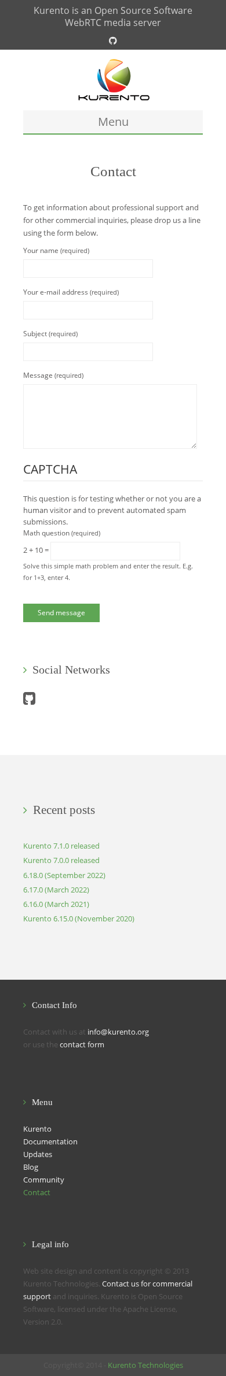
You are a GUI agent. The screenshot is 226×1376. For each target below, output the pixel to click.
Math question (61, 533)
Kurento (37, 1129)
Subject (50, 334)
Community (43, 1179)
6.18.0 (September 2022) (64, 875)
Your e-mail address (71, 292)
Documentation (50, 1141)
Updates (37, 1154)
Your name (56, 250)
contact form (82, 1044)
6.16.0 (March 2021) (56, 904)
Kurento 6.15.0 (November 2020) (78, 918)
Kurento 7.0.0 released (61, 860)
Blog (30, 1167)
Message (53, 375)
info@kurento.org (118, 1032)
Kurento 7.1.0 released (61, 846)
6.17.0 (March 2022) (56, 889)
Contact (36, 1192)
